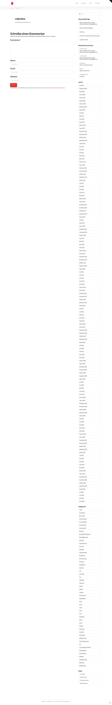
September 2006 (83, 486)
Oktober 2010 (82, 336)
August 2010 (82, 342)
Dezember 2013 (83, 229)
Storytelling (82, 635)
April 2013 (81, 244)
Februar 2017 (82, 125)
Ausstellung (82, 512)
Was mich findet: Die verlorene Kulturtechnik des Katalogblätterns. (89, 23)
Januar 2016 (82, 165)
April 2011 (81, 317)
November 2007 (83, 443)
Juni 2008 (81, 421)
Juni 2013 (81, 238)
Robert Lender (83, 48)
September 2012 (83, 265)
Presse (44, 701)
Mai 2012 (81, 278)
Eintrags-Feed (83, 677)
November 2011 (83, 296)
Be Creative (82, 515)
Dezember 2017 (83, 106)
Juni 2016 (81, 149)
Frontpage (81, 574)
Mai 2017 (81, 116)
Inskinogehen (82, 598)
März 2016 (81, 158)
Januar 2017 (82, 128)
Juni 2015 (81, 186)
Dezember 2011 (83, 293)
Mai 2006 (81, 498)
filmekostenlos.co (84, 74)
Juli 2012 (81, 271)
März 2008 (81, 431)
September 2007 (83, 449)
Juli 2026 (81, 85)
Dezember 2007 (83, 440)
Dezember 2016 (83, 131)
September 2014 (83, 213)
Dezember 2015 (83, 168)
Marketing (81, 616)
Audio (80, 509)
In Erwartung (82, 595)
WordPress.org (83, 683)
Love (80, 613)
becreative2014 (83, 518)
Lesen (80, 607)
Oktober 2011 (82, 299)
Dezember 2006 (83, 476)
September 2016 (83, 140)
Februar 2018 (82, 103)
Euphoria (81, 567)
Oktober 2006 (82, 482)
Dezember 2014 (83, 204)
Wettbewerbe (82, 665)
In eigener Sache (84, 39)
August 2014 (82, 216)
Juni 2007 (81, 458)
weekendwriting (83, 659)
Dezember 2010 (83, 330)
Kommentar (15, 40)
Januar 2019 (82, 97)
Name (13, 60)
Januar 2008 (82, 437)
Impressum (49, 701)
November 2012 (83, 259)
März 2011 (81, 320)
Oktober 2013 (82, 235)
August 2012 (82, 268)
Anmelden (82, 674)
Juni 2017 (81, 112)
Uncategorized (82, 650)
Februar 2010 (82, 360)
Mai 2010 (81, 351)
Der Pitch (81, 546)
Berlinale (81, 531)
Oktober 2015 (82, 174)
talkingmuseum (83, 638)
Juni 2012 (81, 275)
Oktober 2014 (82, 210)
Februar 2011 (82, 323)
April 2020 (81, 91)
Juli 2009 (81, 382)
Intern (80, 601)
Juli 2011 (81, 308)
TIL (80, 644)
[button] (110, 1)
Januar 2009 (82, 400)
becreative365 (82, 525)
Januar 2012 (82, 290)
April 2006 (81, 501)
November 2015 (83, 171)
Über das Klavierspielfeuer (86, 28)
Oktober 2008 (82, 409)
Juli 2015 (81, 183)
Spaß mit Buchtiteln (85, 70)
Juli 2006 (81, 492)
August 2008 (82, 415)
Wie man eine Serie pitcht (86, 65)
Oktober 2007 (82, 446)
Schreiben (81, 632)
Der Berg (82, 32)
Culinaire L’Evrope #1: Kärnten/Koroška (90, 35)
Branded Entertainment (84, 534)
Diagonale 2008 (83, 552)
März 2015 (81, 195)
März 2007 (81, 467)
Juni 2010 (81, 348)
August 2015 (82, 180)
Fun (80, 577)
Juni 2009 (81, 385)
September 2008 (83, 412)
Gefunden (81, 583)
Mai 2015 (81, 189)
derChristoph (83, 55)
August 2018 (82, 100)
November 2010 (83, 333)
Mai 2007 (81, 461)
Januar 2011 (82, 327)
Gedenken (81, 580)
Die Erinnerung (83, 558)
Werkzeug (81, 662)
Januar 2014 (82, 226)
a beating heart (26, 22)
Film (80, 570)
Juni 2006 (81, 495)
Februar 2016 (82, 161)
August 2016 (82, 143)
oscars (80, 622)
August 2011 (82, 305)
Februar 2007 (82, 470)
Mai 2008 (81, 424)
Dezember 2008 (83, 403)
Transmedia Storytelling (85, 647)
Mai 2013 (81, 241)
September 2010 (83, 339)
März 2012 (81, 284)
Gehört (81, 586)
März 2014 (81, 223)
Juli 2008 (81, 418)
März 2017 (81, 122)
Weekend (81, 656)
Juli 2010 (81, 345)
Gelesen (81, 589)
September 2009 (83, 376)
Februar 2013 (82, 250)
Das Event (81, 540)
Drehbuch (81, 561)
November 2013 (83, 232)
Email (13, 68)
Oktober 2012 (82, 262)
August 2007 (82, 452)
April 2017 (81, 119)
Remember (81, 629)
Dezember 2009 (83, 366)
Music (80, 619)
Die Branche (82, 555)
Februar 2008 (82, 434)
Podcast (81, 626)
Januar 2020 (82, 94)
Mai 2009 (81, 388)
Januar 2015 (82, 201)
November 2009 (83, 369)
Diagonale (81, 549)
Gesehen (81, 592)
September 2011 (83, 302)
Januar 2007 (82, 473)
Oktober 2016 (82, 137)
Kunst (80, 604)
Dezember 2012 (83, 256)
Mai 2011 (81, 314)
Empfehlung (82, 564)
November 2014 (83, 207)
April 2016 (81, 155)
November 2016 (83, 134)
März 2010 (81, 357)
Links (80, 610)
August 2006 (82, 489)
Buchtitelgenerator (83, 537)
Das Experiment (83, 543)
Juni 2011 (81, 311)
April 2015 (81, 192)
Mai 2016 (81, 152)
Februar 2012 (82, 287)
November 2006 (83, 479)
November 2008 (83, 406)
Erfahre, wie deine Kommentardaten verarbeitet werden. (51, 87)
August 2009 (82, 379)
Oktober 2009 (82, 372)
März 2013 (81, 247)
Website (13, 76)
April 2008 (81, 427)
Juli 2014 (81, 220)
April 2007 (81, 464)
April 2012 (81, 281)
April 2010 (81, 354)
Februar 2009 (82, 397)
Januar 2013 (82, 253)
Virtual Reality (82, 653)
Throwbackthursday (84, 641)
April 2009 (81, 391)
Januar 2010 (82, 363)
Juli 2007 (81, 455)
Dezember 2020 (83, 88)
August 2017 (82, 109)
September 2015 (83, 177)
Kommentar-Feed (84, 680)
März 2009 (81, 394)
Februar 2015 (82, 198)
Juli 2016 (81, 146)
